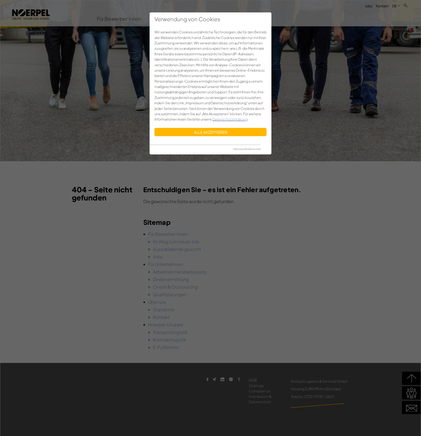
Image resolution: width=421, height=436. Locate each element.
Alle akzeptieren (210, 132)
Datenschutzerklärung (230, 119)
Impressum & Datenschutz (246, 149)
